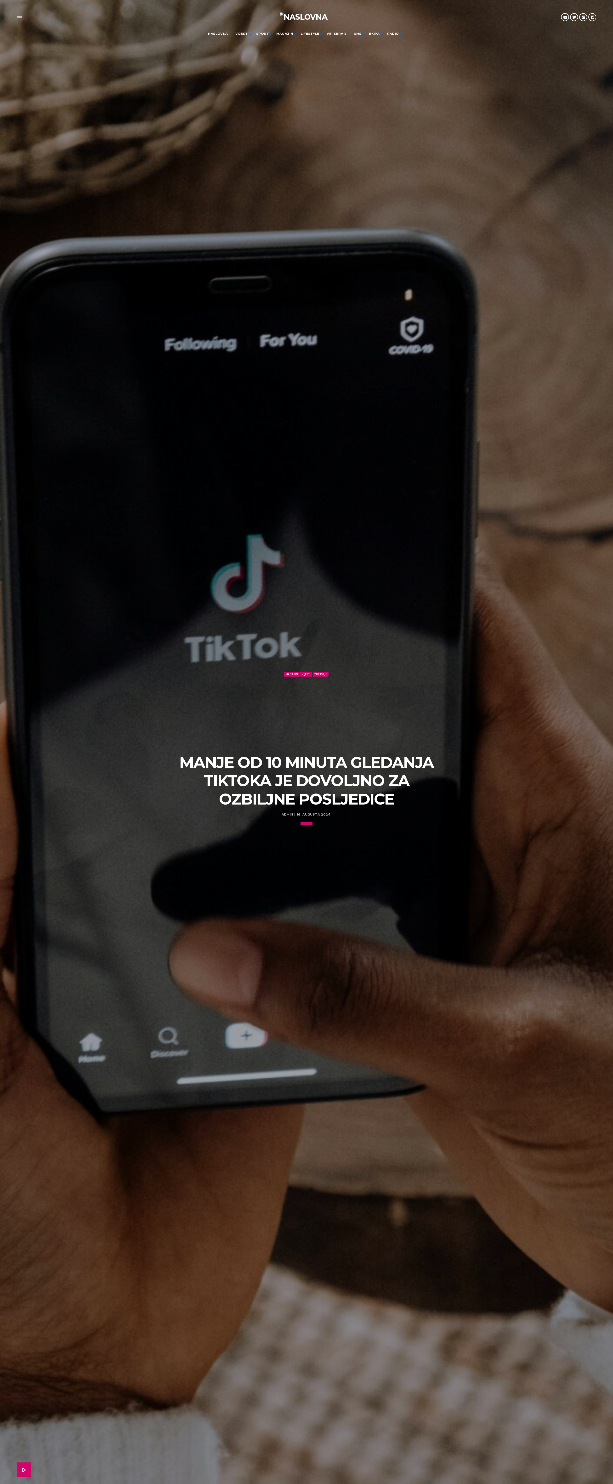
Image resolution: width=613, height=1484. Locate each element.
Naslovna (218, 33)
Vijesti (242, 33)
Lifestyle (310, 33)
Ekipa (374, 33)
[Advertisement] (306, 713)
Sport (262, 33)
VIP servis (336, 33)
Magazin (284, 33)
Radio (393, 33)
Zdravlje (320, 674)
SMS (358, 33)
